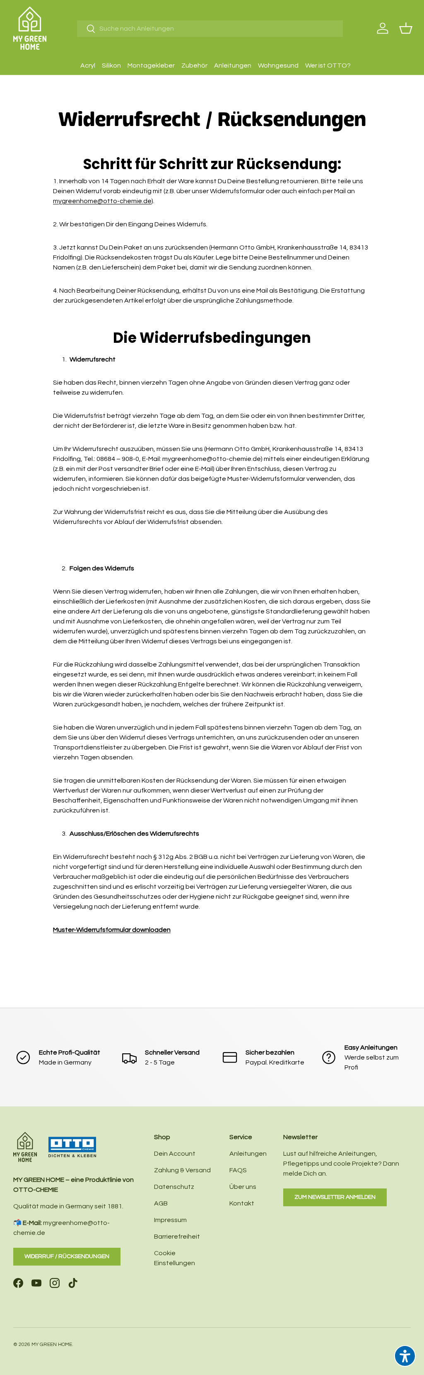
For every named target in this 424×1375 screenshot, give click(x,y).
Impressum (170, 1220)
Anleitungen (248, 1153)
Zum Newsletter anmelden (335, 1197)
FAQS (238, 1170)
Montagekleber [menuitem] (151, 65)
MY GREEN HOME (51, 1344)
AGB (161, 1203)
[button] (406, 28)
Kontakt (241, 1203)
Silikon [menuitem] (111, 65)
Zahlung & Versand (182, 1170)
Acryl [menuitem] (87, 65)
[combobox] (210, 28)
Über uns (242, 1186)
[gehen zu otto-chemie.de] (54, 1137)
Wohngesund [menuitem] (278, 65)
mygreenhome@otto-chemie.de (102, 201)
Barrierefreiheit (177, 1236)
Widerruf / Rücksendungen (66, 1256)
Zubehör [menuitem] (194, 65)
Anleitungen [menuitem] (232, 65)
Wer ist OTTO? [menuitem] (328, 65)
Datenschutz (174, 1186)
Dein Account (174, 1153)
